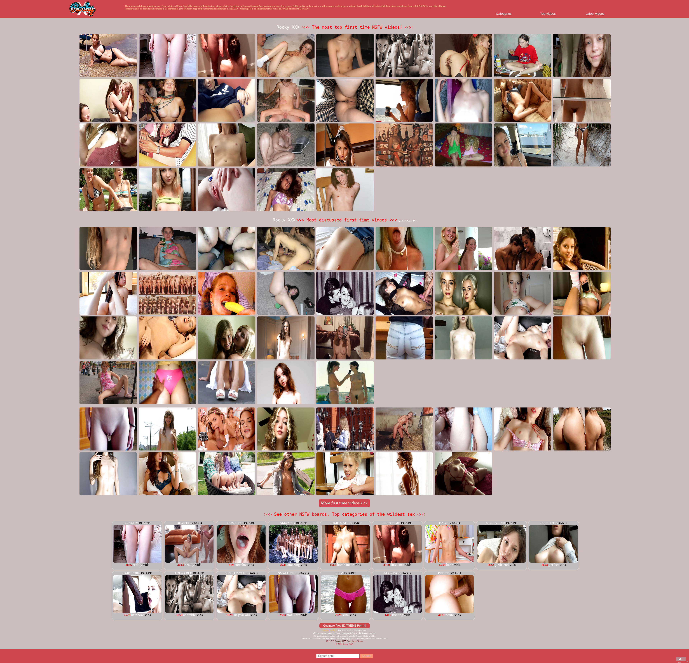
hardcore (131, 573)
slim (339, 573)
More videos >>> (344, 503)
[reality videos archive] (137, 561)
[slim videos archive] (345, 612)
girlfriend (495, 523)
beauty (183, 523)
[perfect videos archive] (553, 561)
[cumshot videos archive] (241, 561)
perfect (547, 523)
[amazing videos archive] (293, 561)
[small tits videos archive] (293, 612)
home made (339, 523)
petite (443, 573)
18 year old (235, 573)
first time (391, 523)
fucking (391, 573)
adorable (183, 573)
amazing (287, 523)
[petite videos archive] (449, 612)
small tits (287, 573)
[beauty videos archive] (189, 561)
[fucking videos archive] (397, 612)
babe (443, 523)
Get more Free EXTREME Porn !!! (344, 625)
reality (131, 523)
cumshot (235, 523)
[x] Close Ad (681, 659)
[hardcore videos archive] (137, 612)
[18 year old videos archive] (241, 612)
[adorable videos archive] (189, 612)
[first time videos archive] (397, 561)
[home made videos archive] (345, 561)
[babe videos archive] (449, 561)
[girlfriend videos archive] (501, 561)
